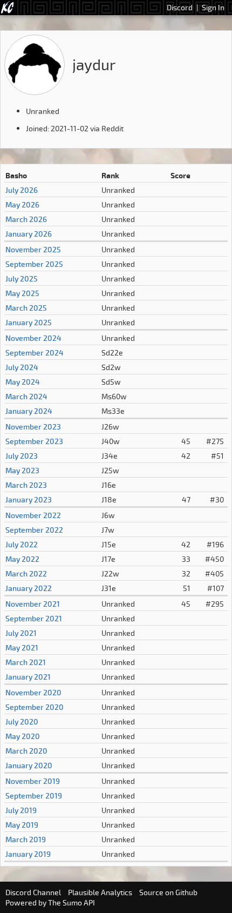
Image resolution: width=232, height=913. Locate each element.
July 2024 (21, 367)
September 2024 (34, 352)
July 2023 (21, 456)
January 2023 (28, 499)
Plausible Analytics (100, 892)
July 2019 (21, 810)
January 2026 (28, 234)
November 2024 (33, 338)
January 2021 (28, 677)
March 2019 (25, 839)
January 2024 (28, 411)
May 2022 (22, 559)
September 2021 (33, 618)
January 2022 (28, 588)
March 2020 (26, 751)
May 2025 (22, 293)
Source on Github (168, 892)
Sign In (213, 7)
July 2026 (21, 190)
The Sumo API (71, 902)
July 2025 (21, 278)
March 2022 (26, 573)
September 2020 (34, 707)
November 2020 (33, 692)
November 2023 (33, 426)
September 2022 (34, 530)
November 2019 (32, 781)
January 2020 (28, 765)
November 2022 (33, 515)
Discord (180, 7)
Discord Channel (33, 892)
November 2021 (32, 604)
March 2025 (26, 308)
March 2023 (26, 485)
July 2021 (21, 633)
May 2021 (21, 647)
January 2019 (28, 854)
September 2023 (34, 441)
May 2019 (21, 825)
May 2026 (22, 204)
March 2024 (26, 396)
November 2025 (33, 249)
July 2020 (21, 721)
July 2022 (21, 544)
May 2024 (22, 382)
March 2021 (25, 662)
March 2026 (26, 219)
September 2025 (34, 264)
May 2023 (22, 470)
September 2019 (33, 795)
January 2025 (28, 322)
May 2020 (22, 736)
